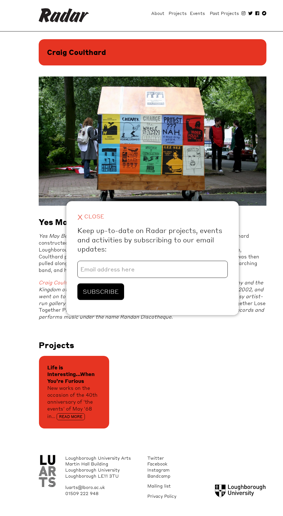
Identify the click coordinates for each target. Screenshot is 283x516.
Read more (70, 416)
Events (197, 13)
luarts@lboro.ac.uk (85, 487)
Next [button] (231, 146)
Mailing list (159, 486)
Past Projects (224, 13)
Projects (178, 13)
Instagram (158, 470)
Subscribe (101, 291)
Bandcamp (159, 476)
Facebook (157, 464)
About (157, 13)
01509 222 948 (82, 493)
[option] (152, 142)
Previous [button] (55, 146)
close (90, 217)
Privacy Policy (161, 496)
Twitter (155, 458)
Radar (64, 15)
